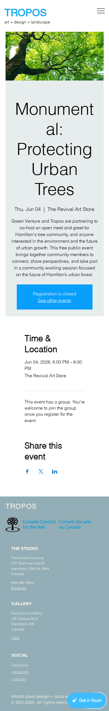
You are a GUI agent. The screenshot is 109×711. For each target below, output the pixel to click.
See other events (54, 300)
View (15, 638)
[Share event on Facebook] (27, 471)
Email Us (18, 588)
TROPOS (26, 12)
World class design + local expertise (47, 696)
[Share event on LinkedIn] (54, 471)
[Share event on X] (41, 471)
